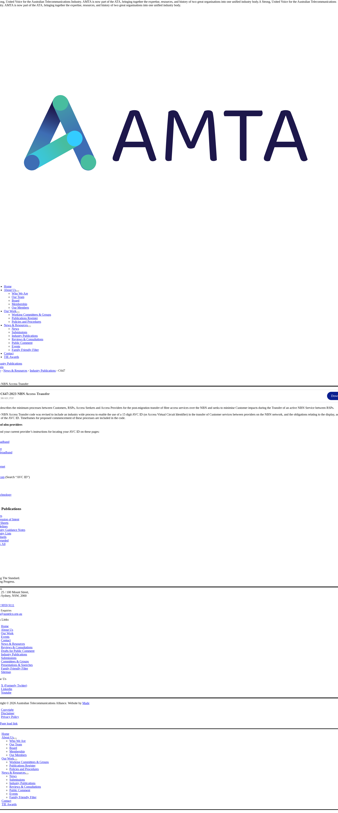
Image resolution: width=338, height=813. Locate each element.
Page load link (9, 723)
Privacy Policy (10, 716)
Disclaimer (7, 713)
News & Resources (15, 370)
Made (85, 703)
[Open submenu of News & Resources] (29, 326)
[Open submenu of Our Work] (18, 312)
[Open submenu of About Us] (17, 291)
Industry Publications (43, 370)
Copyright (7, 709)
